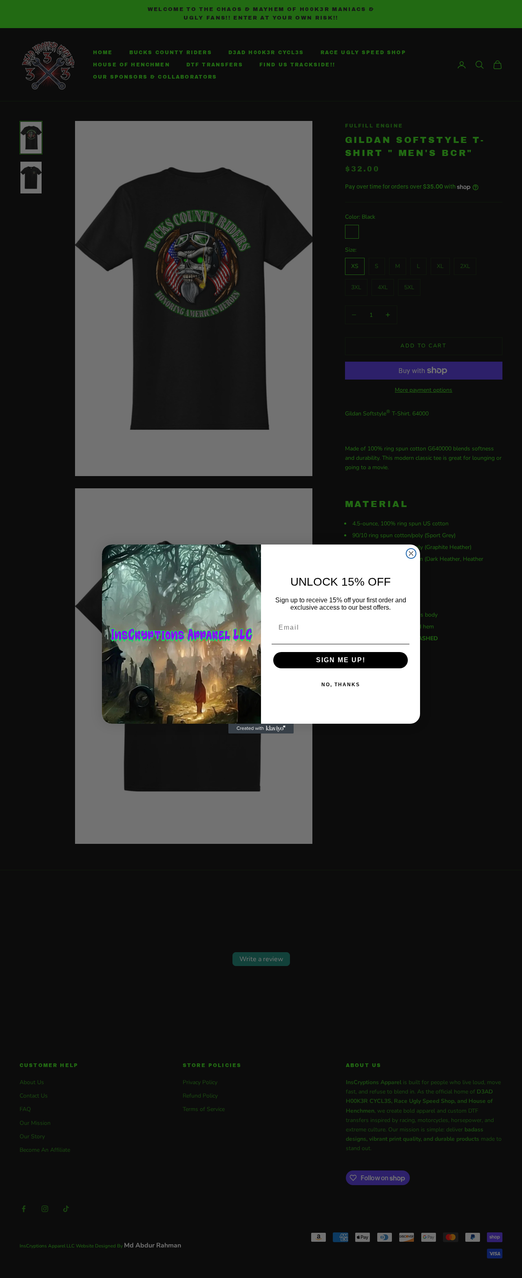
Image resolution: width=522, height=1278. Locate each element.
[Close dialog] (411, 553)
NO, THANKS (340, 684)
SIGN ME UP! (340, 660)
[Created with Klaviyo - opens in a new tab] (261, 728)
